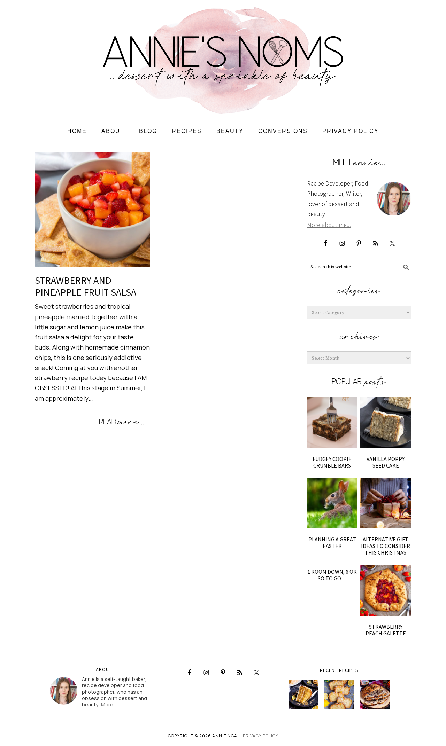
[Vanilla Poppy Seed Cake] (385, 422)
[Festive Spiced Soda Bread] (375, 694)
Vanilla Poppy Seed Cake (386, 462)
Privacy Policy (260, 736)
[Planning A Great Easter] (332, 503)
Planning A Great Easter (332, 542)
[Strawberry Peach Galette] (385, 590)
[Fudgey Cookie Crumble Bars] (332, 422)
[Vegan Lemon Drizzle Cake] (339, 694)
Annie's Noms (223, 57)
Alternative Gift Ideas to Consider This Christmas (385, 546)
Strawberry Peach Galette (386, 630)
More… (108, 704)
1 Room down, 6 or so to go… (332, 575)
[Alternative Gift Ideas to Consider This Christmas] (385, 503)
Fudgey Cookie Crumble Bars (332, 462)
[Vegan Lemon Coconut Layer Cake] (303, 694)
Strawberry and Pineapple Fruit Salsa (85, 286)
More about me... (329, 225)
